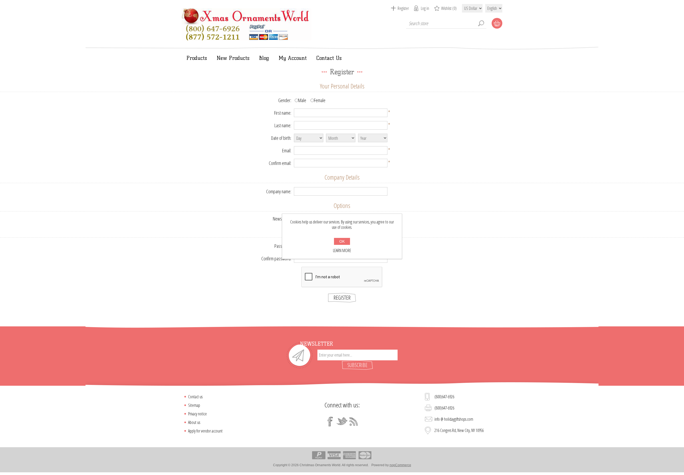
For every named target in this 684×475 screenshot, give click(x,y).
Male (302, 100)
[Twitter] (342, 421)
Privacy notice (197, 414)
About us (194, 422)
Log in (425, 8)
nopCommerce (400, 465)
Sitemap (194, 405)
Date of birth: (281, 138)
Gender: (284, 100)
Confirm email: (280, 163)
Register (403, 8)
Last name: (282, 125)
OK (342, 241)
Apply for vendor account (205, 431)
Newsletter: (282, 218)
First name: (282, 113)
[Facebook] (330, 421)
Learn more (342, 250)
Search (481, 23)
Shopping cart (497, 23)
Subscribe (357, 365)
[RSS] (353, 421)
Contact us (195, 397)
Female (319, 100)
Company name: (278, 191)
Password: (282, 246)
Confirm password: (276, 258)
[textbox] (446, 23)
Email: (286, 150)
